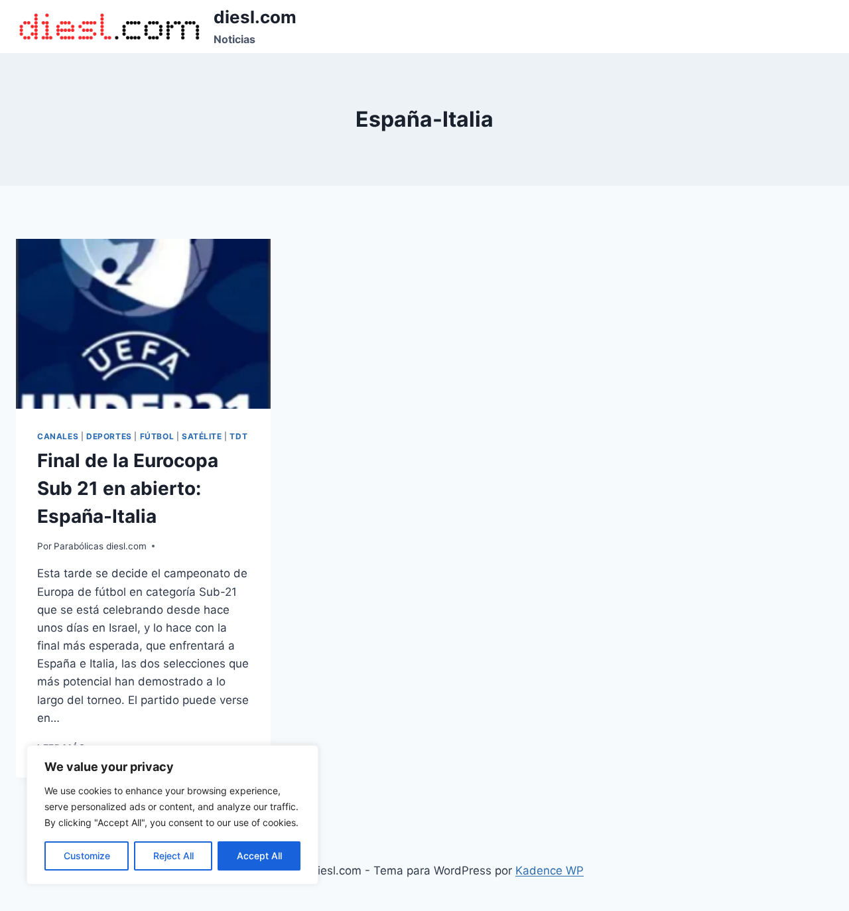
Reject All (173, 855)
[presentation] (143, 324)
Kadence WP (549, 870)
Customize (87, 855)
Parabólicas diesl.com (100, 546)
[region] (172, 814)
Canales (57, 436)
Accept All (259, 855)
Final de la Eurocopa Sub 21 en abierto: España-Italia (127, 488)
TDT (238, 436)
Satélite (202, 436)
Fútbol (157, 436)
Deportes (109, 436)
